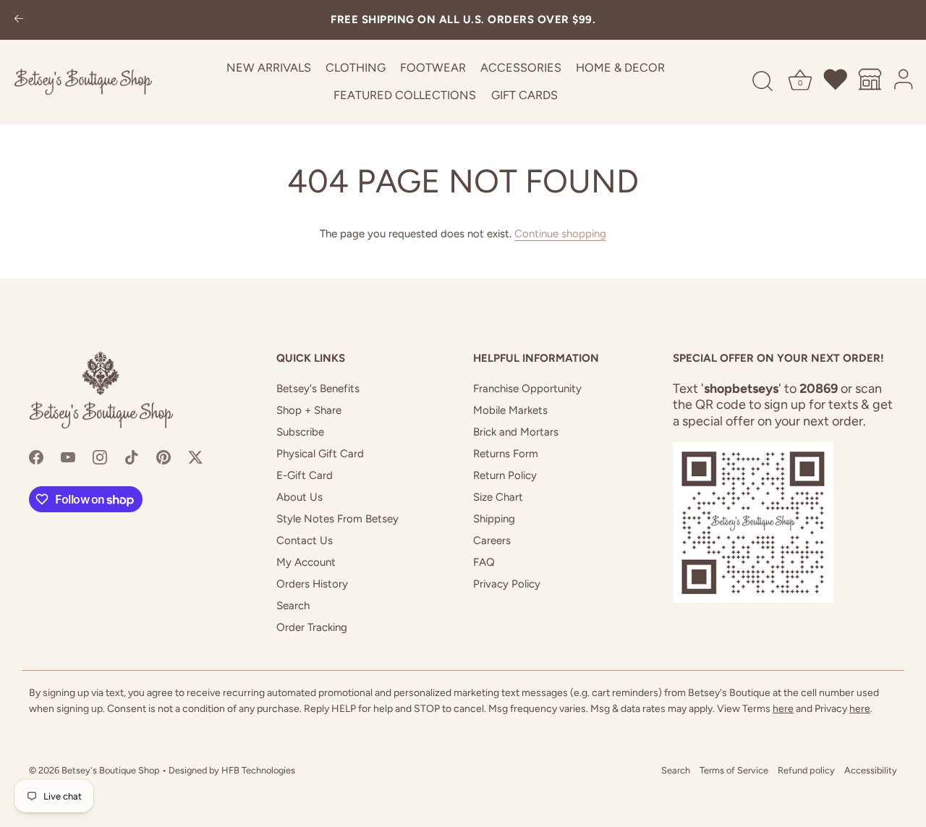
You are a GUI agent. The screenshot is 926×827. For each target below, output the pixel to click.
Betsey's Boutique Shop (110, 770)
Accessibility (870, 770)
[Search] (762, 82)
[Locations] (870, 82)
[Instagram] (100, 456)
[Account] (904, 82)
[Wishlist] (836, 82)
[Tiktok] (131, 456)
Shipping (494, 518)
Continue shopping (560, 233)
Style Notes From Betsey (337, 518)
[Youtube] (68, 456)
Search (293, 605)
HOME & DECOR (620, 68)
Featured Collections (405, 95)
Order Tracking (311, 627)
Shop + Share (308, 410)
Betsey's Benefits (318, 388)
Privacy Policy (506, 583)
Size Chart (498, 497)
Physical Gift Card (320, 453)
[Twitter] (195, 456)
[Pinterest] (163, 456)
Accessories (520, 68)
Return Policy (505, 475)
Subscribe (300, 431)
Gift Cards (524, 95)
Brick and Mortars (515, 431)
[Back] (18, 19)
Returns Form (505, 453)
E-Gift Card (304, 475)
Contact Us (304, 540)
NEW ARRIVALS (268, 68)
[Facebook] (36, 456)
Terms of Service (734, 770)
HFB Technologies (258, 770)
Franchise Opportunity (527, 388)
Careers (492, 540)
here (783, 709)
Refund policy (806, 770)
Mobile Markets (510, 410)
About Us (299, 497)
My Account (306, 562)
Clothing (356, 68)
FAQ (484, 562)
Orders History (312, 583)
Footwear (433, 68)
